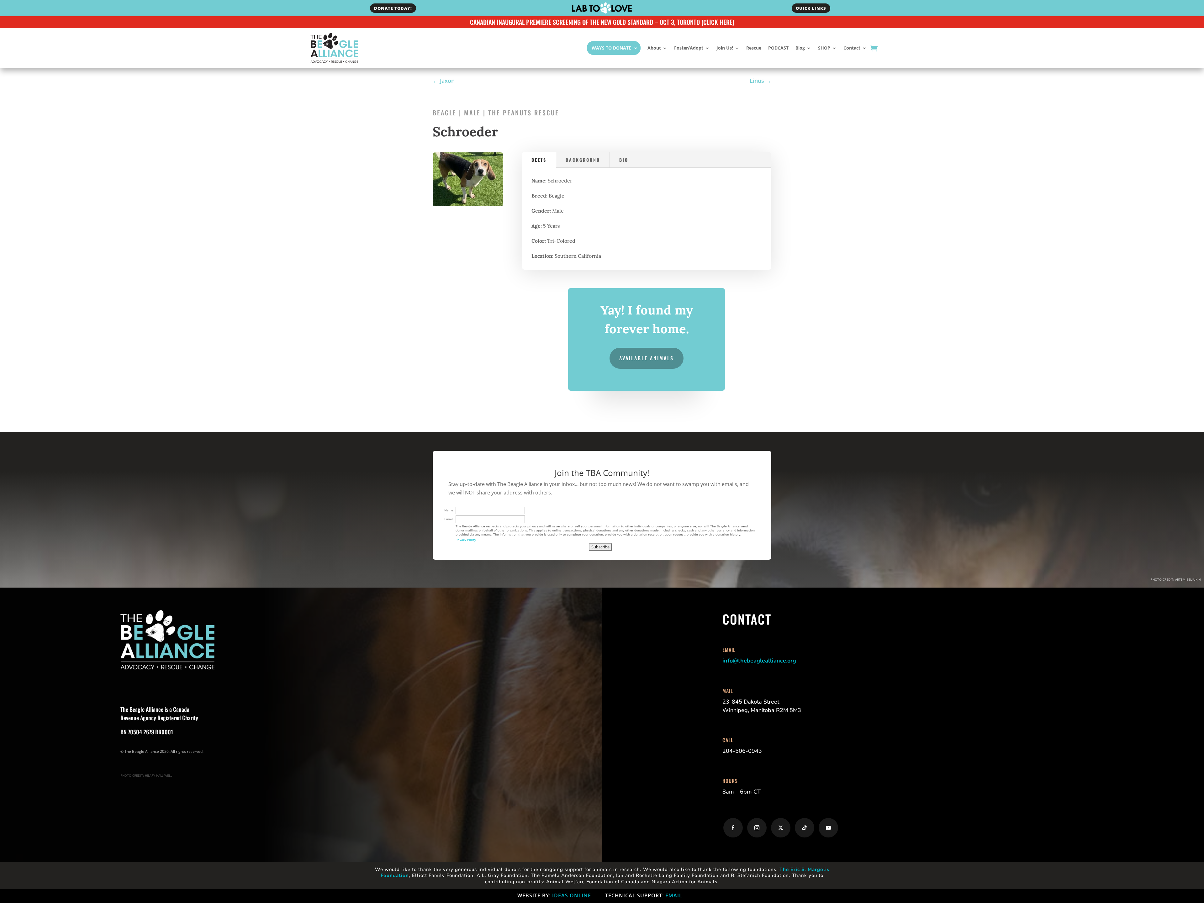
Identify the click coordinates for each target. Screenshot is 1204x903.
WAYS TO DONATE (611, 48)
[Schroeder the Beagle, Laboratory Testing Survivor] (468, 204)
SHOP (824, 48)
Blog (800, 48)
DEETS (539, 159)
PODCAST (778, 48)
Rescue (753, 48)
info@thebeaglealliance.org (759, 660)
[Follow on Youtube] (828, 827)
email (673, 895)
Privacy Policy (466, 539)
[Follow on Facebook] (733, 827)
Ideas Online (571, 895)
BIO (623, 159)
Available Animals (646, 358)
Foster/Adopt (688, 48)
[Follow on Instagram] (757, 827)
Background (583, 159)
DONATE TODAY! (393, 8)
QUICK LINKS (811, 8)
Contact (851, 48)
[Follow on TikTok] (804, 827)
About (654, 48)
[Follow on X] (780, 827)
